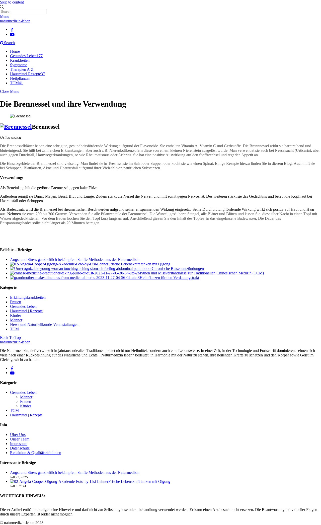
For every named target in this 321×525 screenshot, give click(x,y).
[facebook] (12, 29)
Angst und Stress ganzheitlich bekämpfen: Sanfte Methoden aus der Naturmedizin (74, 259)
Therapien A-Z (22, 69)
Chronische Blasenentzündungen (178, 268)
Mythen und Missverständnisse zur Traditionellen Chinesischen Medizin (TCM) (201, 273)
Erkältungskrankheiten (28, 297)
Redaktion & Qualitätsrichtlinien (35, 453)
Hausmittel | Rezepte (26, 311)
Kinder (15, 315)
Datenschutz (20, 448)
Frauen (15, 302)
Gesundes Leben (26, 56)
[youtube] (12, 34)
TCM (16, 83)
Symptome (18, 65)
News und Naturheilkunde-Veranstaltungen (44, 324)
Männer (16, 320)
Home (15, 51)
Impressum (18, 443)
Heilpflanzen (20, 78)
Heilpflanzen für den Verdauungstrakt (169, 277)
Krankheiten (20, 60)
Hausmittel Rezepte (27, 74)
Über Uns (18, 434)
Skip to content (12, 2)
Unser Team (19, 439)
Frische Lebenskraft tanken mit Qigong (139, 264)
